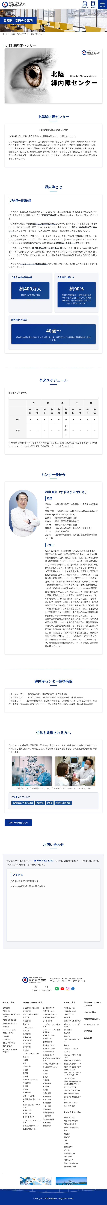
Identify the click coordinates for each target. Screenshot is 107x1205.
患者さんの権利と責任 (71, 1163)
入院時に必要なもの (71, 1121)
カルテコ (67, 1052)
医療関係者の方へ (92, 1019)
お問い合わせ (46, 990)
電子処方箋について (71, 1102)
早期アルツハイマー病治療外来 (72, 1025)
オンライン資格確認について (72, 1098)
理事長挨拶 (6, 1008)
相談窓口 (67, 1137)
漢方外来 (67, 1033)
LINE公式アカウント (71, 1048)
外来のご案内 (69, 1002)
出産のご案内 (90, 1012)
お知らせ (88, 1037)
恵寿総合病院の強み (10, 1020)
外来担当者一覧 (69, 1008)
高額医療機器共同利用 (71, 1094)
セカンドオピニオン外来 (72, 1021)
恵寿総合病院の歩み (10, 1023)
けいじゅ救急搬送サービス (72, 1040)
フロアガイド (68, 1160)
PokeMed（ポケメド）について (72, 1056)
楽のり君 (67, 1045)
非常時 (66, 1144)
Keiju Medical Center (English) (11, 1050)
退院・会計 (68, 1157)
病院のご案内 (8, 1002)
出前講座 (6, 1036)
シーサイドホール (70, 1087)
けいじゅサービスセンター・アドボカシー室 (72, 1074)
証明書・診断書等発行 (71, 1127)
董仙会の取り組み (9, 1043)
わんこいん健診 (69, 1106)
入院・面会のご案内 (72, 1112)
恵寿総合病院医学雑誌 (92, 1024)
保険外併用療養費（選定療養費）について (72, 1068)
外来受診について (70, 1011)
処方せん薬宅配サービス (72, 1064)
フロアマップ (7, 1039)
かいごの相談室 (69, 1078)
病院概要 (6, 1026)
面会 (65, 1140)
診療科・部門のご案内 (33, 1002)
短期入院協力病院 (70, 1166)
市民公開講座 (7, 1046)
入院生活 (67, 1134)
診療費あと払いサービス (72, 1060)
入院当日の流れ (69, 1117)
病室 (65, 1130)
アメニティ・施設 (9, 1030)
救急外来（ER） (69, 1014)
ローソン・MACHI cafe (72, 1090)
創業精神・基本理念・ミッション (11, 1015)
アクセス (35, 990)
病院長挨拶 (6, 1011)
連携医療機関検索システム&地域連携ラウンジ (72, 1082)
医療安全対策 (68, 1147)
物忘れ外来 (68, 1030)
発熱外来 (67, 1018)
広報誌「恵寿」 (8, 1033)
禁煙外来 (67, 1036)
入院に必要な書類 (70, 1124)
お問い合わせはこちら (18, 823)
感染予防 (67, 1150)
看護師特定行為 (69, 1153)
